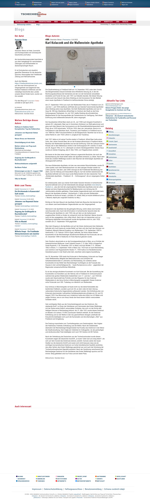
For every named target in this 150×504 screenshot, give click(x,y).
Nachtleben (112, 167)
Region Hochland (74, 4)
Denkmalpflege (30, 196)
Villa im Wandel (20, 179)
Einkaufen (76, 22)
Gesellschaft (112, 148)
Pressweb (79, 497)
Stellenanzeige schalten (24, 24)
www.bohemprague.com (113, 106)
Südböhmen (55, 4)
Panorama (22, 189)
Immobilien (112, 154)
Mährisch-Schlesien (127, 2)
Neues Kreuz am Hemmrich (25, 139)
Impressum (37, 489)
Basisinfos (31, 22)
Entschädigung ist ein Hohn (25, 142)
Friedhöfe (24, 216)
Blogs (38, 24)
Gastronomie (88, 22)
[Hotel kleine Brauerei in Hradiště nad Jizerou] (120, 212)
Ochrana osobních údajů (114, 489)
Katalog (125, 22)
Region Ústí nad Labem (58, 2)
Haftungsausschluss (73, 489)
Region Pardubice (109, 2)
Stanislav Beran (21, 40)
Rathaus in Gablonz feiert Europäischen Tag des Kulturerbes (27, 128)
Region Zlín (125, 4)
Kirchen (23, 196)
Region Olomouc (108, 4)
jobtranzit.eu (37, 497)
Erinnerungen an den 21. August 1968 (29, 171)
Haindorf (17, 226)
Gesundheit (112, 151)
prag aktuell (77, 494)
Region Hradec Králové (93, 2)
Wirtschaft (111, 183)
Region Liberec (73, 2)
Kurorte (110, 164)
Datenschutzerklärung (53, 489)
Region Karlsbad (21, 4)
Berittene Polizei (21, 167)
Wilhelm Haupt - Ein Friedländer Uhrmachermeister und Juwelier (27, 232)
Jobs (117, 22)
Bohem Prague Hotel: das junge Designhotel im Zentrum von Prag (118, 109)
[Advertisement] (80, 13)
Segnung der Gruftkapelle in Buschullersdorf (25, 159)
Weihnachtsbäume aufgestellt (26, 164)
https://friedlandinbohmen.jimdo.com (28, 83)
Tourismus (111, 173)
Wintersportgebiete (114, 180)
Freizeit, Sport (113, 141)
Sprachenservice (113, 170)
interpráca (63, 496)
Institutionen (112, 157)
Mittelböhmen (38, 2)
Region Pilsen (37, 4)
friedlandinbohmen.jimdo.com (24, 112)
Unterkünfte (65, 22)
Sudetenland (34, 206)
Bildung (110, 132)
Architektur (24, 224)
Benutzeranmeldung (93, 489)
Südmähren (90, 4)
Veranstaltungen (45, 22)
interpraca (91, 496)
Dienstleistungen (114, 135)
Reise (56, 22)
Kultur (98, 22)
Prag (18, 2)
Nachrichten (19, 22)
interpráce (35, 496)
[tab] (121, 131)
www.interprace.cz (125, 113)
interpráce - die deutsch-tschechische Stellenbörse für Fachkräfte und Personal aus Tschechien (121, 118)
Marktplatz (108, 22)
